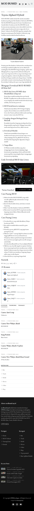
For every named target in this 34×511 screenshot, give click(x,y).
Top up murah (24, 453)
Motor (4, 381)
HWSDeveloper (5, 410)
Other (4, 385)
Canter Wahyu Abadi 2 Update (12, 346)
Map (3, 389)
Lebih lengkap (5, 424)
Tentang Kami (6, 441)
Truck (4, 374)
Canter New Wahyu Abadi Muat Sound (15, 357)
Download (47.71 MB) (24, 189)
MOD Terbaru (6, 438)
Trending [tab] (12, 305)
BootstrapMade (20, 500)
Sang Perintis (5, 335)
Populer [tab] (4, 305)
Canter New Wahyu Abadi (10, 323)
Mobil (4, 378)
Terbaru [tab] (21, 305)
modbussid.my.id (5, 408)
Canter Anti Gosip (7, 312)
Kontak (4, 444)
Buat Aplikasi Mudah (26, 456)
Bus (3, 370)
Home (4, 436)
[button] (22, 182)
